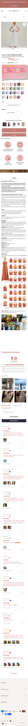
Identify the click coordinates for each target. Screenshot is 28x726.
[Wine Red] (15, 84)
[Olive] (15, 88)
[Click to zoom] (24, 24)
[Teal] (19, 88)
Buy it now (14, 135)
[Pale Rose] (7, 84)
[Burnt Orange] (3, 88)
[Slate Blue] (7, 92)
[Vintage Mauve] (3, 97)
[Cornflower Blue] (22, 88)
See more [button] (20, 435)
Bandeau (4, 109)
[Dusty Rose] (11, 84)
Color (3, 80)
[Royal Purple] (22, 92)
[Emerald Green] (11, 88)
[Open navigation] (3, 11)
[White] (15, 97)
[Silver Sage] (7, 88)
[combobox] (24, 412)
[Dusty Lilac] (19, 92)
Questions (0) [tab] (17, 405)
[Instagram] (4, 721)
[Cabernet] (19, 84)
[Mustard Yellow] (22, 84)
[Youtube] (10, 721)
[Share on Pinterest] (23, 171)
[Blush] (3, 84)
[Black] (19, 97)
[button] (14, 59)
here (5, 213)
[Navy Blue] (15, 92)
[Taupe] (11, 97)
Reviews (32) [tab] (6, 405)
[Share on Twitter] (13, 171)
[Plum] (7, 97)
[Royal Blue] (11, 92)
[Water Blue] (3, 92)
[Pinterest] (7, 721)
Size (3, 101)
